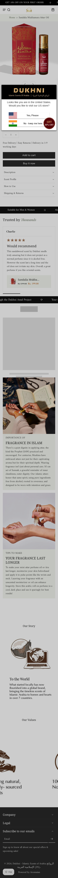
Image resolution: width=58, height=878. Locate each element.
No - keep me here (32, 123)
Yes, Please (33, 115)
